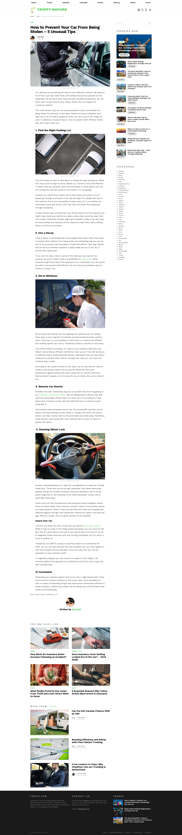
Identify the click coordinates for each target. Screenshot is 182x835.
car (32, 594)
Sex (120, 240)
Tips (80, 651)
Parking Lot (52, 594)
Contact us (148, 832)
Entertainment (124, 190)
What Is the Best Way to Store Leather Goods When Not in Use (138, 119)
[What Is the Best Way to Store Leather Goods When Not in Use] (121, 119)
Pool (120, 236)
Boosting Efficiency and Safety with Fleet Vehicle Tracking (89, 741)
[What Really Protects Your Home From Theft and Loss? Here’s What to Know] (49, 675)
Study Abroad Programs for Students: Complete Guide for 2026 (140, 140)
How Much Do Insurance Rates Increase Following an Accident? (48, 655)
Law (120, 219)
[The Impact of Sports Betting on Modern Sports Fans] (121, 109)
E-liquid (121, 186)
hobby (121, 211)
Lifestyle (83, 3)
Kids (120, 217)
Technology (123, 251)
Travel (49, 3)
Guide (32, 651)
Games (121, 200)
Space (121, 245)
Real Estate (123, 238)
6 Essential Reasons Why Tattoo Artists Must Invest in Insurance (89, 692)
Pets (120, 232)
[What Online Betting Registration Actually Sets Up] (121, 64)
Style (120, 249)
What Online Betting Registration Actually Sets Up (139, 62)
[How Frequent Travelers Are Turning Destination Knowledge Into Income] (134, 46)
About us (128, 832)
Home (32, 688)
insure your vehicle (91, 526)
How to (121, 215)
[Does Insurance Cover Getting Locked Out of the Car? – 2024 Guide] (91, 638)
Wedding (122, 257)
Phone (121, 234)
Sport (121, 247)
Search (149, 23)
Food (120, 198)
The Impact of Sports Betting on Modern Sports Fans (139, 109)
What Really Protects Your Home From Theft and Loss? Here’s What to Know (49, 694)
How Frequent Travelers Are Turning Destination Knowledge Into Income (136, 802)
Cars (53, 706)
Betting (121, 173)
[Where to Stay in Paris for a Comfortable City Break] (121, 130)
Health (121, 207)
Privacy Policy (138, 832)
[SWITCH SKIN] (146, 10)
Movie (121, 224)
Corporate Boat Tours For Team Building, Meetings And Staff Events (139, 98)
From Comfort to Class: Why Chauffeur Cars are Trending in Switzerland (89, 767)
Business (122, 179)
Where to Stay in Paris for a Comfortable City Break (139, 130)
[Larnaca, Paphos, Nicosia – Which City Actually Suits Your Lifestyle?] (121, 86)
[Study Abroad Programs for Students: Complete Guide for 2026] (121, 140)
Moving (121, 226)
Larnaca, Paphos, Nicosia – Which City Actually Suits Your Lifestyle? (140, 86)
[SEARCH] (142, 10)
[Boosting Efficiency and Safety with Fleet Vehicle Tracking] (49, 749)
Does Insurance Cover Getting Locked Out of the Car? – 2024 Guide (89, 657)
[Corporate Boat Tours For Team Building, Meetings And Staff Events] (121, 98)
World (132, 3)
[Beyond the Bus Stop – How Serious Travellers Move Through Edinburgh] (121, 152)
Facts (148, 3)
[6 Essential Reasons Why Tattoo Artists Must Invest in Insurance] (91, 675)
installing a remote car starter (52, 395)
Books (100, 3)
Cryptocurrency (124, 184)
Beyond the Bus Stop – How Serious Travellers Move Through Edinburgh (139, 152)
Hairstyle (122, 205)
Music (121, 228)
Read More (132, 66)
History (117, 3)
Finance (75, 651)
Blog (74, 688)
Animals (66, 3)
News (33, 3)
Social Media (123, 242)
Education (122, 188)
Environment (123, 192)
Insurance (40, 594)
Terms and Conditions (116, 832)
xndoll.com (86, 259)
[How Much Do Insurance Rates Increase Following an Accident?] (49, 638)
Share (33, 44)
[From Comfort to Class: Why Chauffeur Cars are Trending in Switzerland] (49, 775)
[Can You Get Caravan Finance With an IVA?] (49, 722)
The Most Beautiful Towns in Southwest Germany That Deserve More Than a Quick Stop (139, 74)
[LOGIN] (139, 10)
